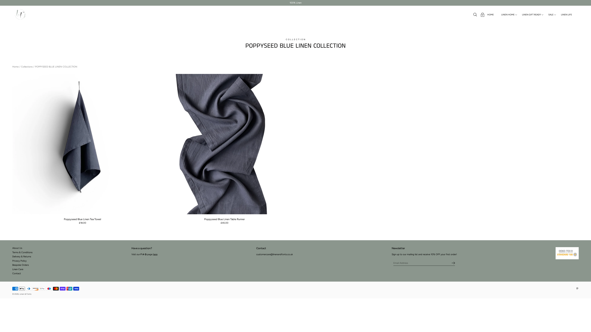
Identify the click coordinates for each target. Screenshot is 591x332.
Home (15, 66)
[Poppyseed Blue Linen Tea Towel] (82, 144)
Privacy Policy (19, 260)
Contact (16, 273)
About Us (17, 248)
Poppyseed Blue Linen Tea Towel (82, 219)
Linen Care (17, 269)
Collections (27, 66)
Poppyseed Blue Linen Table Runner (224, 219)
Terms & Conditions (22, 252)
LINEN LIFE (566, 14)
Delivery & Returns (21, 256)
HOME (490, 14)
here (155, 254)
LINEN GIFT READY (531, 14)
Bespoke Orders (20, 265)
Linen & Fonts (25, 294)
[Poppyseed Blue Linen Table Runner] (224, 144)
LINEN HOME (508, 14)
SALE (550, 14)
